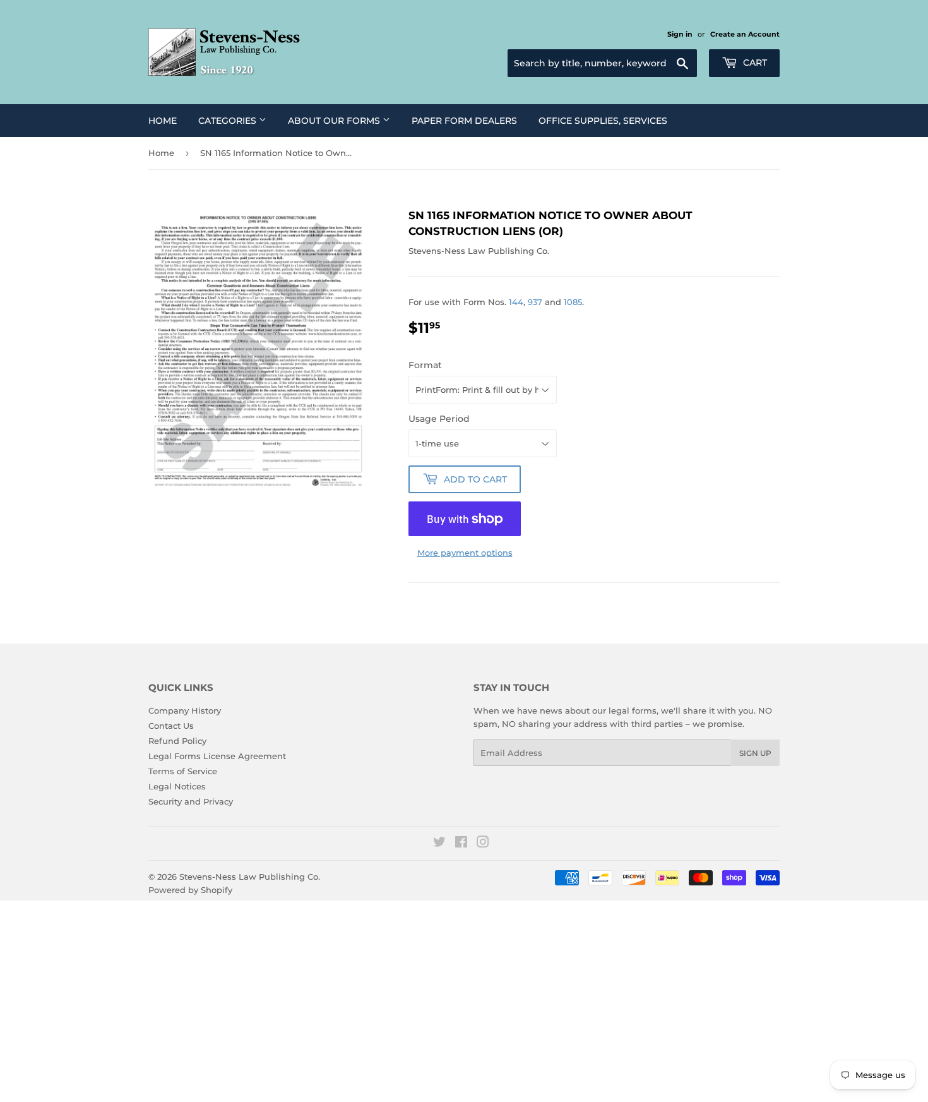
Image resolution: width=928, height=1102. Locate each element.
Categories (228, 120)
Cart (754, 62)
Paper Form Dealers (464, 120)
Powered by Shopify (190, 890)
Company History (184, 710)
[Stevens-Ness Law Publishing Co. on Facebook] (461, 844)
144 (516, 302)
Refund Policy (177, 741)
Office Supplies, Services (602, 120)
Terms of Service (182, 771)
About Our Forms (335, 120)
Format (425, 365)
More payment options (465, 553)
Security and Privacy (190, 801)
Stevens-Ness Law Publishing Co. (249, 876)
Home (162, 120)
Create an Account (745, 34)
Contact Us (171, 726)
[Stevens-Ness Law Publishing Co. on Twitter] (439, 844)
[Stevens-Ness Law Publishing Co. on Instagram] (483, 844)
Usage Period (439, 418)
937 (535, 302)
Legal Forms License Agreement (217, 756)
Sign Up (755, 753)
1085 (573, 302)
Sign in (680, 34)
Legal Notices (177, 786)
